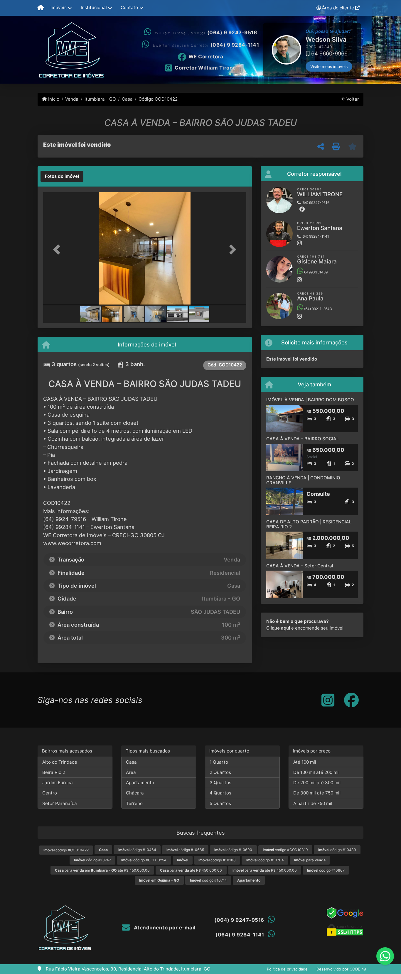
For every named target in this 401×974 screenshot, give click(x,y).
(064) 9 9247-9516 (232, 32)
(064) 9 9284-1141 (234, 45)
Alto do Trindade (59, 762)
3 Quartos (220, 782)
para (310, 860)
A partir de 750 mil (312, 803)
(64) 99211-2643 (317, 309)
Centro (49, 793)
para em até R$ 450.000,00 (102, 870)
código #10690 (233, 850)
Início (53, 99)
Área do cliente (338, 8)
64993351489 (315, 272)
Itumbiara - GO (100, 99)
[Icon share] (328, 700)
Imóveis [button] (58, 7)
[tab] (62, 176)
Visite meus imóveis (329, 66)
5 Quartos (220, 803)
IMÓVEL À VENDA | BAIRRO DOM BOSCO (310, 400)
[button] (264, 50)
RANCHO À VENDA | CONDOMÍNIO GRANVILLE (303, 480)
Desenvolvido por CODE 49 (341, 969)
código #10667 (326, 870)
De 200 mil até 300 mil (317, 782)
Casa (127, 99)
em (159, 880)
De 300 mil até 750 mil (317, 793)
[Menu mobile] (41, 8)
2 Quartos (220, 772)
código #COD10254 (143, 860)
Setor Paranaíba (59, 803)
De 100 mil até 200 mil (316, 772)
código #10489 (337, 850)
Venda (71, 99)
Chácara (135, 793)
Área (131, 772)
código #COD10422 (66, 850)
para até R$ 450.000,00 (191, 870)
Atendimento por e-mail (164, 928)
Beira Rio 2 (53, 772)
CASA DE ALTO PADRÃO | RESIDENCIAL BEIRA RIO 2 (309, 524)
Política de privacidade (287, 969)
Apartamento (140, 782)
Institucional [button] (94, 7)
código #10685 (185, 850)
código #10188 (217, 860)
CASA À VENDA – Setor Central (299, 566)
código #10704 (265, 860)
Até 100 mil (304, 762)
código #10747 (92, 860)
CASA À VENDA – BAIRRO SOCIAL (302, 439)
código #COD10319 (285, 850)
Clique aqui (278, 628)
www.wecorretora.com (72, 543)
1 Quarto (219, 762)
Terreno (134, 803)
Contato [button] (129, 7)
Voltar (352, 99)
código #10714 (208, 880)
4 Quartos (220, 793)
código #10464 (137, 850)
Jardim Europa (57, 782)
